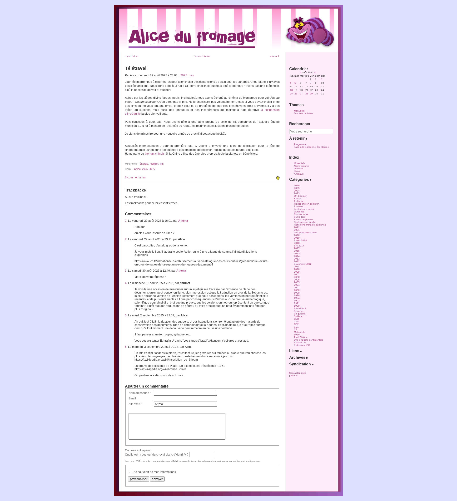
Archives (297, 357)
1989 (297, 306)
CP (295, 329)
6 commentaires (135, 177)
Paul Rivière (300, 337)
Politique (298, 201)
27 (301, 93)
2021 (297, 230)
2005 (297, 282)
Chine (137, 168)
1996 (297, 295)
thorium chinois (154, 153)
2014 (297, 256)
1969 (297, 334)
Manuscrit (299, 110)
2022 (297, 227)
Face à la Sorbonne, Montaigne (311, 147)
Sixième (298, 316)
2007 (297, 274)
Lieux (297, 171)
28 (306, 93)
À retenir (297, 138)
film (162, 163)
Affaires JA (300, 342)
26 (295, 93)
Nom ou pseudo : (140, 393)
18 (291, 90)
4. (126, 283)
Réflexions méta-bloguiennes (310, 224)
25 (291, 93)
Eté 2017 (299, 245)
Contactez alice (297, 373)
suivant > (275, 56)
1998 (297, 292)
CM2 (296, 319)
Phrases (298, 206)
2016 (297, 251)
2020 (297, 235)
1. (126, 220)
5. (126, 315)
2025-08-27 (148, 168)
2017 (297, 248)
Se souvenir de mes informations (155, 472)
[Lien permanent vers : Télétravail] (278, 178)
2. (126, 239)
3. (126, 270)
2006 (297, 279)
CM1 (296, 321)
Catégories (299, 179)
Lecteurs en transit (304, 209)
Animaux (298, 173)
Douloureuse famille (305, 222)
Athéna (183, 220)
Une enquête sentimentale (308, 340)
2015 (297, 253)
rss (192, 75)
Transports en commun (306, 203)
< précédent (131, 56)
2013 (297, 258)
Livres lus (299, 211)
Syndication (300, 364)
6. (126, 347)
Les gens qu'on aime (305, 232)
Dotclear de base (303, 113)
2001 (297, 287)
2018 (297, 243)
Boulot (297, 198)
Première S (300, 308)
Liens (294, 351)
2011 (296, 266)
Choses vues (301, 214)
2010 (297, 269)
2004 (297, 285)
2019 (297, 237)
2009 (297, 271)
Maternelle (299, 332)
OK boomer (300, 196)
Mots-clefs (299, 163)
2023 (297, 193)
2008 (297, 277)
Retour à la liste (202, 56)
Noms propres (301, 166)
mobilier (154, 163)
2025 (183, 75)
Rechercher (299, 124)
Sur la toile (300, 217)
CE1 (296, 326)
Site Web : (135, 404)
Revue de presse (303, 219)
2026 (297, 185)
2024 (297, 190)
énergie (144, 163)
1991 (297, 303)
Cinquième (300, 313)
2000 (297, 290)
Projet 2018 (300, 240)
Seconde (299, 311)
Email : (133, 398)
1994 (297, 298)
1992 (297, 300)
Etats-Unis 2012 (303, 264)
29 (311, 93)
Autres (294, 375)
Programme (300, 144)
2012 (297, 261)
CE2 (296, 324)
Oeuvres (298, 168)
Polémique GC (302, 345)
